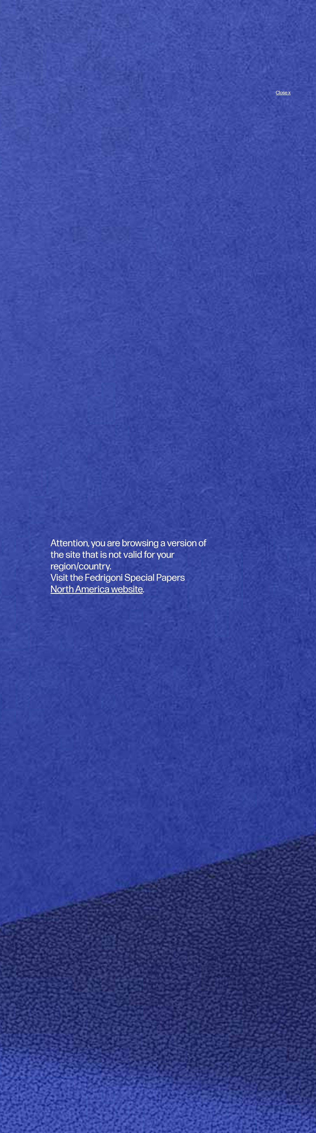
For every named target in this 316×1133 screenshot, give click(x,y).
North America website (97, 589)
